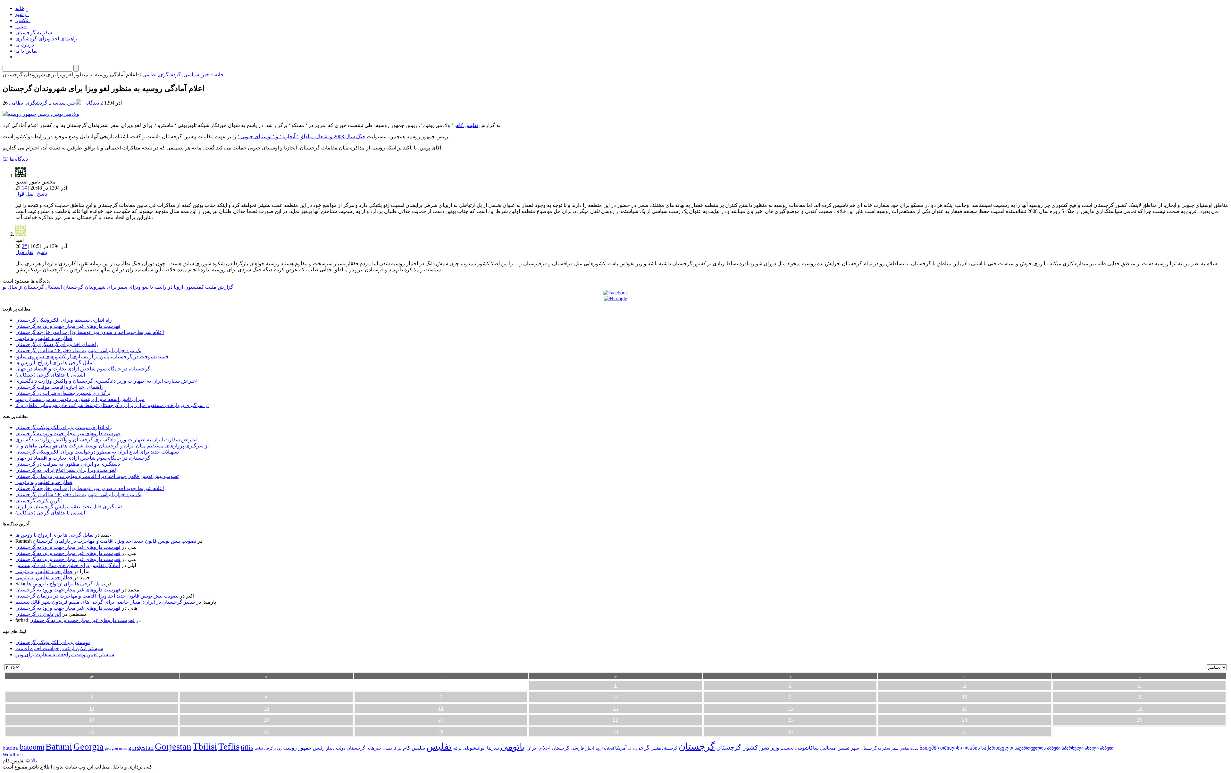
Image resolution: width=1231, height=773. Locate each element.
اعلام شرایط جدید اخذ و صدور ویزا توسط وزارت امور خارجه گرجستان (89, 332)
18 (1139, 708)
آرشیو (22, 14)
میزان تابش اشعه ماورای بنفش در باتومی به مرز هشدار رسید (80, 399)
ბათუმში (929, 748)
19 (91, 720)
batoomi (32, 747)
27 (266, 731)
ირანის (971, 748)
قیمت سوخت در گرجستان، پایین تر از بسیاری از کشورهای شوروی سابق (91, 356)
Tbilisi (205, 746)
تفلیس (439, 746)
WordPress (13, 754)
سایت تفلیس (909, 748)
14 (440, 708)
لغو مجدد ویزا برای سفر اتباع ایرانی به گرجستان (65, 470)
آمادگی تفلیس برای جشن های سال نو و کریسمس (67, 565)
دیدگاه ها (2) (15, 159)
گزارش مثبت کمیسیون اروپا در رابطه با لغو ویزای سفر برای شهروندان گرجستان (148, 287)
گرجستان (697, 746)
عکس (22, 20)
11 (1139, 697)
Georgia (88, 746)
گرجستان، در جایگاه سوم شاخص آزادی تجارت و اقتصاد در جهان (82, 368)
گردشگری (170, 74)
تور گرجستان (392, 748)
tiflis (247, 747)
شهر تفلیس (848, 748)
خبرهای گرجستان (364, 748)
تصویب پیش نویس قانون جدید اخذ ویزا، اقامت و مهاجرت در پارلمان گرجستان (97, 476)
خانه (19, 8)
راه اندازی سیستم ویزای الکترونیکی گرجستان (63, 320)
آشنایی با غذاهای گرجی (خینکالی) (50, 375)
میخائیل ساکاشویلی (815, 748)
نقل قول (24, 194)
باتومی (512, 747)
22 (615, 720)
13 (266, 708)
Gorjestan (173, 746)
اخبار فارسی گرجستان (573, 748)
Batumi (59, 747)
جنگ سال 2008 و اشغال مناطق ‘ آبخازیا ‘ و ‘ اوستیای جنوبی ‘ (301, 136)
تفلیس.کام (467, 125)
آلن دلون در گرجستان (38, 614)
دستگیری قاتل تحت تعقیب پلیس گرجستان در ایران (68, 506)
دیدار (330, 748)
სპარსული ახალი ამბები (1087, 748)
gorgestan (141, 747)
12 (91, 708)
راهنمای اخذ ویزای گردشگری (46, 38)
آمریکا (621, 748)
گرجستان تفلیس (664, 748)
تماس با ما (26, 51)
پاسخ (42, 194)
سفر (895, 748)
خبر (205, 74)
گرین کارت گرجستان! (38, 500)
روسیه (290, 748)
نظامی (149, 74)
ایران (532, 748)
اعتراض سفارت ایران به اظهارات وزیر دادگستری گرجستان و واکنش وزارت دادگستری (106, 381)
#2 (24, 246)
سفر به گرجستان (33, 32)
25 (1139, 720)
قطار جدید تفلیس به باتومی (43, 338)
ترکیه (457, 748)
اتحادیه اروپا (605, 748)
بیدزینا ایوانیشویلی (481, 748)
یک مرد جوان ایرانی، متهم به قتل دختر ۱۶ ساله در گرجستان (78, 350)
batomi (11, 747)
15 (615, 708)
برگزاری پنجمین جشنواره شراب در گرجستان (62, 393)
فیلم (21, 26)
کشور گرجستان (737, 747)
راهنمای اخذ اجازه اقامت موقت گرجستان (59, 387)
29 (615, 731)
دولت (340, 748)
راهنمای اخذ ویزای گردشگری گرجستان (56, 344)
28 (440, 731)
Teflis (228, 746)
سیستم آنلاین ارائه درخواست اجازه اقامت (59, 648)
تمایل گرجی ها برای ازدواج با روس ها (54, 362)
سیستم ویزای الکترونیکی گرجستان (52, 642)
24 (964, 720)
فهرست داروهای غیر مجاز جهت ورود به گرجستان (68, 326)
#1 (24, 188)
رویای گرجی (273, 748)
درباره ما (24, 44)
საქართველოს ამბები (1037, 748)
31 (964, 731)
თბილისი (951, 748)
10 (964, 697)
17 (964, 708)
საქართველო (997, 748)
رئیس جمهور (311, 748)
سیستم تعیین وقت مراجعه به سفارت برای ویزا (64, 654)
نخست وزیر (782, 748)
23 (790, 720)
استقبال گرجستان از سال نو (32, 287)
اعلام (545, 748)
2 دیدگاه (94, 103)
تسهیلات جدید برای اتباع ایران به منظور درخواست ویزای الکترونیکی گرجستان (97, 451)
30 (790, 731)
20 (266, 720)
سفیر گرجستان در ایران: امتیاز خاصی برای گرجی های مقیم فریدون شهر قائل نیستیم (105, 602)
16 (790, 708)
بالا (33, 760)
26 (91, 731)
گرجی (642, 748)
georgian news (116, 748)
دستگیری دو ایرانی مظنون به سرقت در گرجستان (67, 464)
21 (440, 720)
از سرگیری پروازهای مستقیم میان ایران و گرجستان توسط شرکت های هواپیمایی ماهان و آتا (112, 405)
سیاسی (191, 74)
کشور (764, 748)
